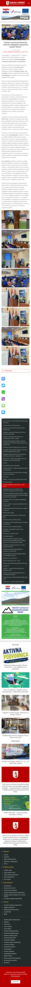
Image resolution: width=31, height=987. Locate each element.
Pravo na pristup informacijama (12, 958)
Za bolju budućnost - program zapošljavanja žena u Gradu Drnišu (15, 469)
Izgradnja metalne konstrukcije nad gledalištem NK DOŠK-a (14, 500)
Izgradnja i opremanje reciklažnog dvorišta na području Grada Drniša (14, 433)
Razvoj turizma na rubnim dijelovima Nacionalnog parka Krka (15, 421)
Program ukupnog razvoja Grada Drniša (14, 892)
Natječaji (6, 922)
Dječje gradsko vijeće (9, 872)
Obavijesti (6, 857)
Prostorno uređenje (9, 944)
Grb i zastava (7, 879)
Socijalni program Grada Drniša (12, 942)
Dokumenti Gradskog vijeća (11, 933)
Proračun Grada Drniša (10, 937)
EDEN (5, 914)
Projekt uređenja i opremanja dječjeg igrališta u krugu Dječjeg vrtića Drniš (14, 554)
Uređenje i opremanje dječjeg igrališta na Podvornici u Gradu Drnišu (13, 550)
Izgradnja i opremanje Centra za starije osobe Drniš (14, 516)
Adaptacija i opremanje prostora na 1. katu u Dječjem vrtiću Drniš (14, 545)
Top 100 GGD (7, 912)
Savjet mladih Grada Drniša (11, 875)
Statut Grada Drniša (9, 877)
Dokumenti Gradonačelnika (11, 931)
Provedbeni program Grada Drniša (13, 898)
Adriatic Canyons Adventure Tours (11, 425)
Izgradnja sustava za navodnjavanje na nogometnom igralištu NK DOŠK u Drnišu (13, 489)
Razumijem (15, 981)
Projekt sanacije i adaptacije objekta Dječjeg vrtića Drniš (15, 578)
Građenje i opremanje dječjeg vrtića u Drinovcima (15, 447)
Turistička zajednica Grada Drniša (13, 905)
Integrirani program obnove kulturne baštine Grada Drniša (14, 428)
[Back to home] (15, 3)
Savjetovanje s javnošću (10, 960)
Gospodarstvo (7, 886)
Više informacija (15, 976)
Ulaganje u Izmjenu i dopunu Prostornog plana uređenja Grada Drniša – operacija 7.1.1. (14, 455)
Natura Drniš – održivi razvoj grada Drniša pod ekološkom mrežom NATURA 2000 (14, 459)
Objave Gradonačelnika (10, 859)
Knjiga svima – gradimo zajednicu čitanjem (13, 581)
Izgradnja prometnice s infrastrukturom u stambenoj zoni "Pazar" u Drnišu (13, 437)
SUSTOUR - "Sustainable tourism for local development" (13, 530)
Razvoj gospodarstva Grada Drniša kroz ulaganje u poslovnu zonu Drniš (15, 473)
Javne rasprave (8, 926)
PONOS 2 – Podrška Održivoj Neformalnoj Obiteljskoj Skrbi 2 (13, 569)
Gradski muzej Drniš (9, 907)
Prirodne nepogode (9, 951)
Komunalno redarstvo (9, 947)
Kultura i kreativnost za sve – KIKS (11, 560)
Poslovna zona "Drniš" (10, 888)
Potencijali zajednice (8, 536)
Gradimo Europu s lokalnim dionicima (12, 526)
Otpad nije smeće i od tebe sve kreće (12, 519)
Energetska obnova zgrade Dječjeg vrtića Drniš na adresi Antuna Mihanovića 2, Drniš (15, 450)
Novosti (6, 854)
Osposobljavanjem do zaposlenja (11, 465)
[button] (28, 3)
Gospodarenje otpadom (10, 953)
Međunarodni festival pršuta (11, 909)
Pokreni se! (6, 477)
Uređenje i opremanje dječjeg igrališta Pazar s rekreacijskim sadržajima (14, 573)
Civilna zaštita (7, 949)
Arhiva (5, 863)
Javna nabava (7, 928)
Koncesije (6, 962)
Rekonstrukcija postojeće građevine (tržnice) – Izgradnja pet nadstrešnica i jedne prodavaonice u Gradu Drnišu (15, 442)
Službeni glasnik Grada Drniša (12, 919)
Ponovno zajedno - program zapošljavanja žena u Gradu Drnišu (15, 504)
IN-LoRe (5, 463)
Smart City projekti (7, 482)
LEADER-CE (6, 566)
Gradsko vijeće (8, 870)
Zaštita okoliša (8, 956)
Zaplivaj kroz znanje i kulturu (10, 558)
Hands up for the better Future (10, 533)
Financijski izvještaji (9, 940)
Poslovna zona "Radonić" (10, 890)
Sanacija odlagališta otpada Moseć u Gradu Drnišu (15, 52)
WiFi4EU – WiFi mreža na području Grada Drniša (15, 479)
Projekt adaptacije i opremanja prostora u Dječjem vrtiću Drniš (15, 509)
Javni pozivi (7, 924)
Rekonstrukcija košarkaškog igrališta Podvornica (15, 563)
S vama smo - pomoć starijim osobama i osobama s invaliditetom (15, 523)
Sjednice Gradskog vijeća (10, 935)
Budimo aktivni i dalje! (8, 512)
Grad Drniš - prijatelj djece (11, 861)
